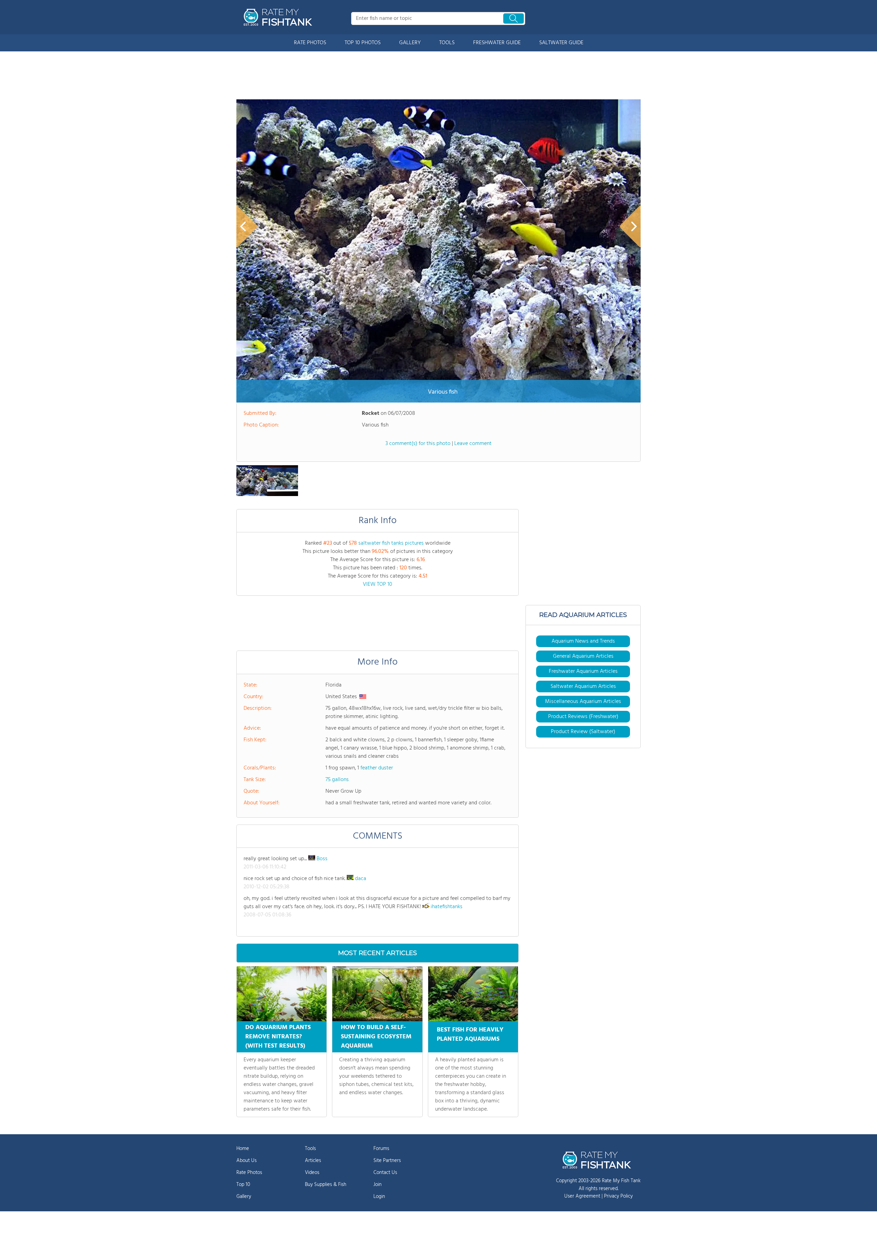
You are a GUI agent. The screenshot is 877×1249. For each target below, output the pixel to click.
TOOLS (447, 42)
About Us (246, 1161)
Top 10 (243, 1184)
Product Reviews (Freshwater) (583, 716)
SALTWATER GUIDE (561, 42)
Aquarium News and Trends (583, 641)
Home (242, 1149)
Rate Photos (249, 1172)
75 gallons (337, 779)
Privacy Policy (618, 1196)
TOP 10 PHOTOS (363, 42)
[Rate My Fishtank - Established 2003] (279, 17)
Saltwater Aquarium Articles (583, 686)
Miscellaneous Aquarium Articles (583, 701)
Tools (310, 1149)
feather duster (376, 768)
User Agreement (582, 1196)
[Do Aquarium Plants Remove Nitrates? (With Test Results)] (281, 993)
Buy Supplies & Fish (325, 1184)
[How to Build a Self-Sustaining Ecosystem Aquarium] (377, 993)
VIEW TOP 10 (377, 584)
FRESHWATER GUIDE (497, 42)
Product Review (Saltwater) (583, 731)
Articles (313, 1161)
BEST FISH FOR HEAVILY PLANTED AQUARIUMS (470, 1034)
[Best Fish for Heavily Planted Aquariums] (473, 993)
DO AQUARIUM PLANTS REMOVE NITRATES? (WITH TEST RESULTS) (278, 1037)
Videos (312, 1172)
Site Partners (387, 1161)
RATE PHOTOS (310, 42)
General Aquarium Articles (583, 656)
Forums (381, 1149)
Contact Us (385, 1172)
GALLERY (410, 42)
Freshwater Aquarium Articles (583, 671)
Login (379, 1196)
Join (377, 1184)
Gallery (243, 1196)
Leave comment (473, 443)
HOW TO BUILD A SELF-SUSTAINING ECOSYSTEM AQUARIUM (376, 1037)
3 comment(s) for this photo (417, 443)
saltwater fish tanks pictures (391, 543)
